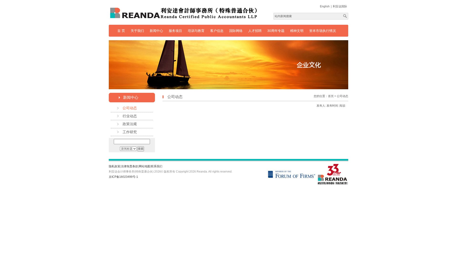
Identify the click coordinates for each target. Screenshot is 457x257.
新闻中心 (156, 31)
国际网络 (236, 31)
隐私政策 (114, 166)
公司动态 (130, 108)
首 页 (121, 31)
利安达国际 (340, 6)
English (325, 6)
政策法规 (130, 124)
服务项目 (175, 31)
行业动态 (130, 116)
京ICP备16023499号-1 (123, 176)
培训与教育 (196, 31)
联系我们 (156, 166)
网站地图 (144, 166)
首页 (331, 96)
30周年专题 (275, 31)
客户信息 (217, 31)
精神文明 (296, 31)
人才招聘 (255, 31)
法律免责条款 (129, 166)
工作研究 (130, 132)
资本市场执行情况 (322, 31)
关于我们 (137, 31)
